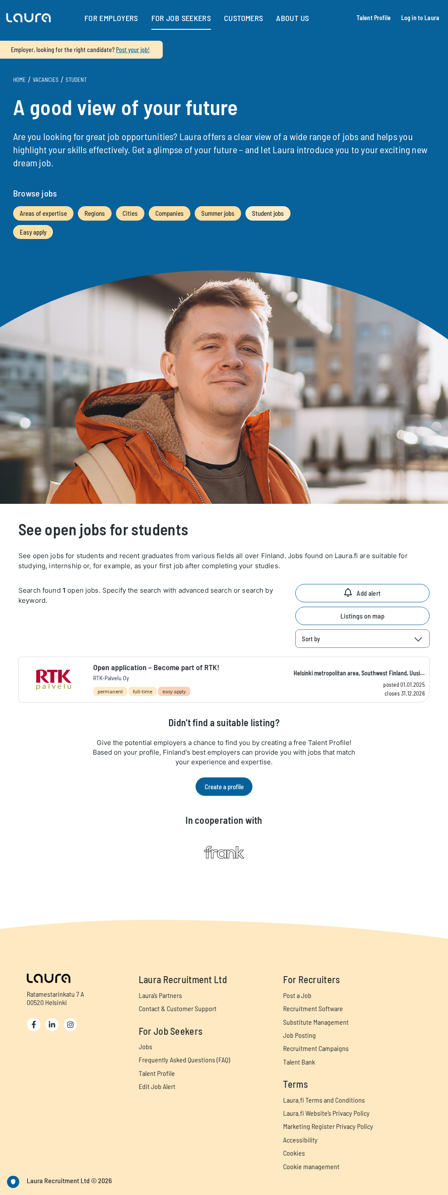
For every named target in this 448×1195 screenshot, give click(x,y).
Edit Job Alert (157, 1086)
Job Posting (299, 1035)
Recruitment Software (313, 1008)
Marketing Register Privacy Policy (328, 1126)
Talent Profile (374, 17)
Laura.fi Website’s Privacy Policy (326, 1113)
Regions (94, 213)
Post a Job (297, 995)
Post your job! (133, 49)
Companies (169, 213)
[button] (28, 18)
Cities (130, 213)
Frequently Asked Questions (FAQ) (184, 1059)
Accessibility (300, 1139)
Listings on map (362, 616)
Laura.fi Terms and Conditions (324, 1100)
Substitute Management (316, 1022)
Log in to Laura (420, 17)
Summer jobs (217, 213)
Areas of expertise (43, 213)
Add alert (369, 593)
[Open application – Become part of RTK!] (224, 679)
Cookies (294, 1153)
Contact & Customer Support (178, 1008)
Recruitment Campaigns (316, 1048)
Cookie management (311, 1166)
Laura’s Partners (160, 995)
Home (19, 79)
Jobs (145, 1046)
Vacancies (46, 79)
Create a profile (224, 787)
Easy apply (33, 232)
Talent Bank (299, 1062)
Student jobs (268, 213)
